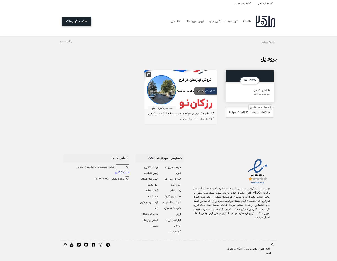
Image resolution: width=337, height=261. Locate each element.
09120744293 (262, 95)
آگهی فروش (231, 21)
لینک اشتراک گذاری (259, 107)
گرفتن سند (175, 232)
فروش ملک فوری (171, 202)
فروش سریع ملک (194, 21)
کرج (198, 91)
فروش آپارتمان (187, 119)
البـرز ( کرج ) (207, 91)
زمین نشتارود (150, 173)
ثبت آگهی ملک (75, 21)
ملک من (176, 21)
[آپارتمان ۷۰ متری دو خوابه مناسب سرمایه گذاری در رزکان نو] (180, 91)
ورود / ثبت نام (264, 3)
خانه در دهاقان (149, 214)
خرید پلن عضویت (242, 3)
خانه (272, 42)
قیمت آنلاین (151, 167)
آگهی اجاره (215, 21)
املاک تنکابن (122, 172)
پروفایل (269, 59)
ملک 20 (247, 21)
